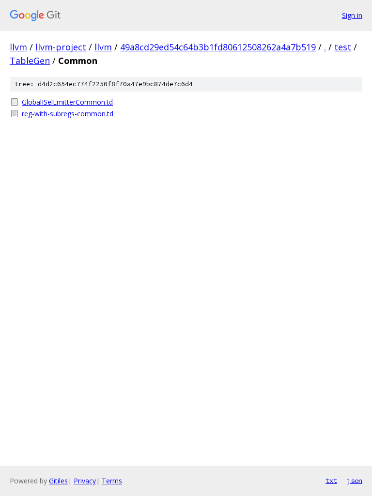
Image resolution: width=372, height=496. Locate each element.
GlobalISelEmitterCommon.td (67, 102)
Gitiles (58, 480)
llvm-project (60, 47)
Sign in (352, 15)
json (354, 480)
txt (331, 480)
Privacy (85, 480)
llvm (18, 47)
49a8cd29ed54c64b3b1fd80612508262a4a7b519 (218, 47)
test (342, 47)
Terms (112, 480)
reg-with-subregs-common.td (67, 113)
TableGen (30, 60)
